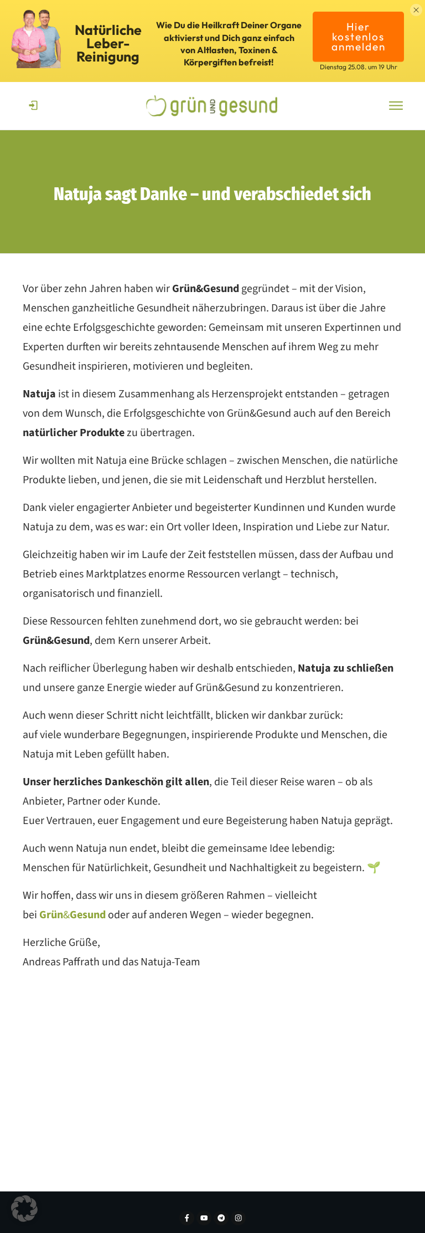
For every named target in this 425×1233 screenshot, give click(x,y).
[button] (24, 1208)
